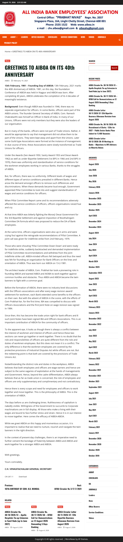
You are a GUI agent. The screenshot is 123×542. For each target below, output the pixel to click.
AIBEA (7, 81)
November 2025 (95, 204)
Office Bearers (94, 506)
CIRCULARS (52, 37)
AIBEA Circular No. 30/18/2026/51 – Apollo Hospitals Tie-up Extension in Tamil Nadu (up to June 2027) (16, 518)
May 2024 (92, 249)
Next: (67, 487)
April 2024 (93, 255)
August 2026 (94, 164)
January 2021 (94, 432)
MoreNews (70, 539)
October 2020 (94, 449)
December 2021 (95, 369)
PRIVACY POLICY (10, 42)
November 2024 (95, 227)
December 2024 (95, 221)
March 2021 (93, 421)
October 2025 (94, 209)
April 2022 (93, 347)
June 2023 (93, 284)
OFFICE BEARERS (37, 37)
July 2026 (92, 169)
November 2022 (95, 324)
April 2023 (93, 295)
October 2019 (94, 455)
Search (92, 61)
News (83, 37)
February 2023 (94, 307)
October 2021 (94, 381)
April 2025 (93, 215)
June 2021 (93, 404)
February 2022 (94, 358)
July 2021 (92, 398)
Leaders (24, 37)
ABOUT (13, 37)
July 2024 (92, 238)
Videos (91, 37)
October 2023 (94, 267)
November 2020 (95, 444)
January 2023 (94, 312)
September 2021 (95, 387)
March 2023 (93, 301)
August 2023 (94, 278)
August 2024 (94, 232)
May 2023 (92, 289)
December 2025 (95, 198)
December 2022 (95, 318)
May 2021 (92, 409)
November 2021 (95, 375)
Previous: (22, 487)
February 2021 (94, 427)
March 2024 (93, 261)
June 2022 (93, 335)
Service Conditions (69, 37)
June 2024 (93, 244)
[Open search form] (120, 40)
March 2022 (93, 352)
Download (23, 476)
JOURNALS (102, 37)
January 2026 (94, 192)
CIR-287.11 (9, 476)
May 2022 (92, 341)
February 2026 (94, 187)
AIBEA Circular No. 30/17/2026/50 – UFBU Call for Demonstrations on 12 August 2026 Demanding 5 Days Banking (41, 519)
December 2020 (95, 438)
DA (90, 483)
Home (4, 37)
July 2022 (92, 329)
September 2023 (95, 272)
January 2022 (94, 364)
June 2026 (93, 175)
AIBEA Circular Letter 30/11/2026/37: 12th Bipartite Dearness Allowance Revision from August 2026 (68, 518)
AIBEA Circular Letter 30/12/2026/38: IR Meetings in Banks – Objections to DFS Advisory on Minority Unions (103, 143)
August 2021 (93, 392)
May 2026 (92, 181)
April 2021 (93, 415)
